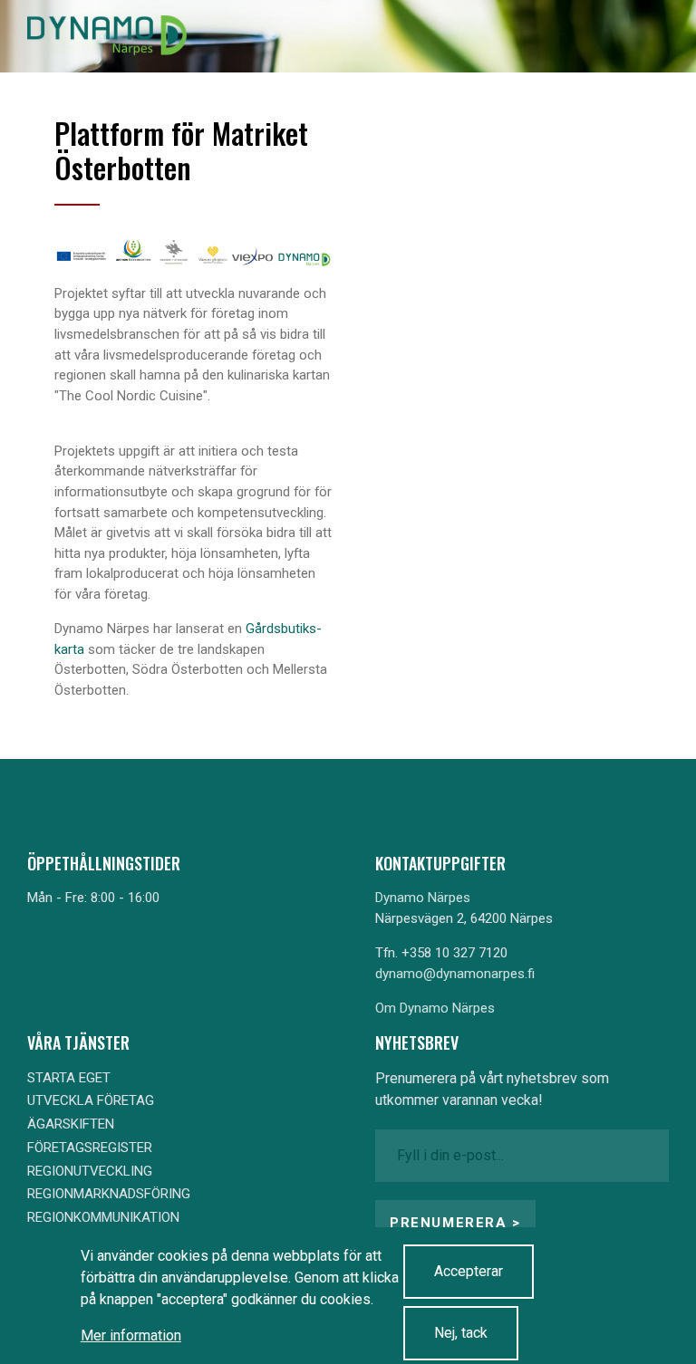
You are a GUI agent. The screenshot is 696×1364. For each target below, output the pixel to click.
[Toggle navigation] (640, 36)
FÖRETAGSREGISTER (89, 1147)
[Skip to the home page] (107, 36)
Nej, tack (461, 1332)
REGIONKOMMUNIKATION (103, 1217)
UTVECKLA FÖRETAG (90, 1100)
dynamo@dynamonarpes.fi (455, 973)
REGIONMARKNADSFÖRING (108, 1194)
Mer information (131, 1335)
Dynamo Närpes (422, 897)
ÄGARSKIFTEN (70, 1124)
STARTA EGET (69, 1078)
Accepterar (468, 1271)
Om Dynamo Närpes (435, 1008)
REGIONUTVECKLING (89, 1171)
